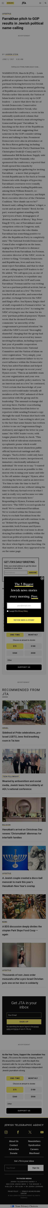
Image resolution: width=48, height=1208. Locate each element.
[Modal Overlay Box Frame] (24, 604)
